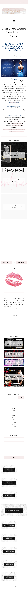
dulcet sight (16, 590)
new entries (6, 262)
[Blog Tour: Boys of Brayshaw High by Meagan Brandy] (14, 365)
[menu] (2, 2)
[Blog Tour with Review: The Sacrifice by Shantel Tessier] (14, 348)
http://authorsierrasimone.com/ (16, 131)
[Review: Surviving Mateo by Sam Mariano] (14, 386)
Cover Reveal (5, 135)
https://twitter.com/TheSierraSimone (16, 121)
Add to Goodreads (14, 102)
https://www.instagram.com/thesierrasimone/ (14, 129)
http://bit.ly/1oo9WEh (17, 125)
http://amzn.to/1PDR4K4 (17, 123)
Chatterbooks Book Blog (15, 589)
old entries (21, 262)
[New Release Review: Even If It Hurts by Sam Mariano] (14, 357)
